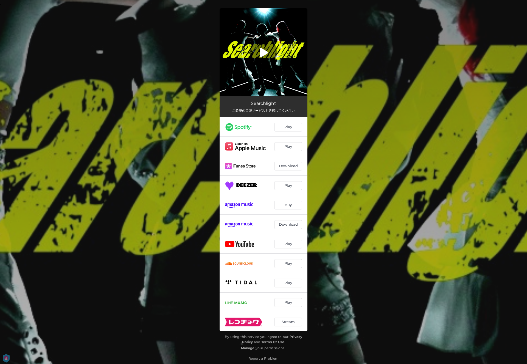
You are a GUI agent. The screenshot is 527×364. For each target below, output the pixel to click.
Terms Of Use (272, 342)
